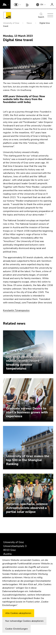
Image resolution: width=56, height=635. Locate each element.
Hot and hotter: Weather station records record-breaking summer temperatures (24, 363)
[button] (5, 4)
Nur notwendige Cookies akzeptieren (24, 621)
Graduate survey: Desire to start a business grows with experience (27, 412)
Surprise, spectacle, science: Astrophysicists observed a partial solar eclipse (27, 508)
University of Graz (11, 23)
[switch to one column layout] (28, 4)
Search (41, 17)
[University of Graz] (7, 16)
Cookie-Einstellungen (16, 628)
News (29, 23)
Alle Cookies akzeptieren (18, 613)
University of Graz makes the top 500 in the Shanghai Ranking (27, 460)
